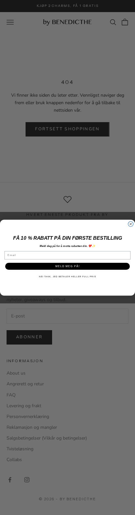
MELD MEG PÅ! (67, 266)
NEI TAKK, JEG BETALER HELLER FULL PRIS (67, 276)
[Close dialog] (130, 224)
